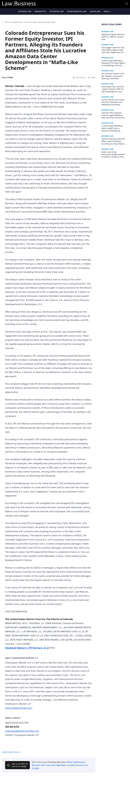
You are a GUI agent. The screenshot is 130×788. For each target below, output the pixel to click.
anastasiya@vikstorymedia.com (22, 730)
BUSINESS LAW (25, 11)
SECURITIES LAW (57, 11)
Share (93, 77)
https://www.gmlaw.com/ (18, 707)
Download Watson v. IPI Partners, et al (27, 647)
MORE (106, 11)
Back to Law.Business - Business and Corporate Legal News (30, 22)
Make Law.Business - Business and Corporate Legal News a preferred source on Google (60, 765)
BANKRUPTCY (40, 11)
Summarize (80, 77)
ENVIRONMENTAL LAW (76, 11)
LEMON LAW (95, 11)
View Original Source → (12, 752)
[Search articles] (126, 3)
